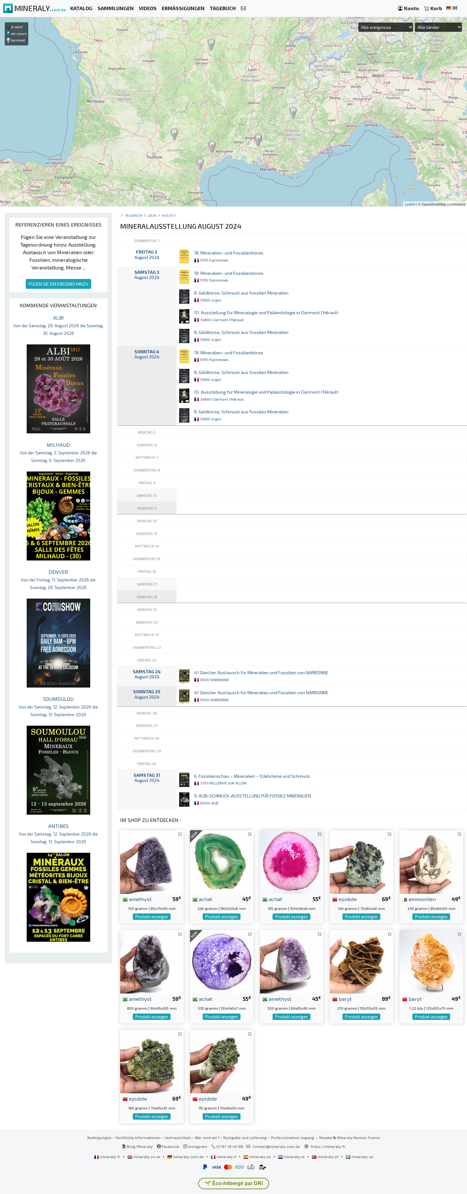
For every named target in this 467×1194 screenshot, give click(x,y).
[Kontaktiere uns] (243, 8)
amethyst (140, 899)
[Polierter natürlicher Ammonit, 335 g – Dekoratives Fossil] (431, 861)
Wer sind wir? (207, 1137)
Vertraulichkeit (178, 1137)
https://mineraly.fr (328, 1146)
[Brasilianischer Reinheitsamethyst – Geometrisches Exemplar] (152, 961)
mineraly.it (226, 1156)
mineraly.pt (328, 1156)
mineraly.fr (110, 1156)
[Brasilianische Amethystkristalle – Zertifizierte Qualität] (291, 961)
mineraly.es (260, 1156)
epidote (347, 899)
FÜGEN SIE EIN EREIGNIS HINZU (58, 284)
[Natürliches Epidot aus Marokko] (222, 1061)
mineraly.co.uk (146, 1156)
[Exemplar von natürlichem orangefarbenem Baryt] (431, 961)
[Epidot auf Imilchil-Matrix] (152, 1061)
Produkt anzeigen (151, 916)
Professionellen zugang (293, 1137)
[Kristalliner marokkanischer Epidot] (361, 861)
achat (205, 899)
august (169, 215)
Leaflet (410, 204)
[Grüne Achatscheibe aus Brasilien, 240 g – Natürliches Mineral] (222, 861)
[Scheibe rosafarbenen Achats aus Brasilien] (291, 861)
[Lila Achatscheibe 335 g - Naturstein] (222, 961)
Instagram (197, 1146)
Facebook (170, 1146)
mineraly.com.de (188, 1156)
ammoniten (421, 899)
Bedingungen (99, 1137)
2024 (152, 215)
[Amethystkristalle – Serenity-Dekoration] (152, 861)
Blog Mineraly (139, 1146)
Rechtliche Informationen (138, 1137)
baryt (344, 998)
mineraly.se (362, 1156)
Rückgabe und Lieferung (245, 1137)
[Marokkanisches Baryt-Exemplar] (361, 961)
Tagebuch (134, 215)
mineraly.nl (294, 1156)
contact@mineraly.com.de (276, 1146)
